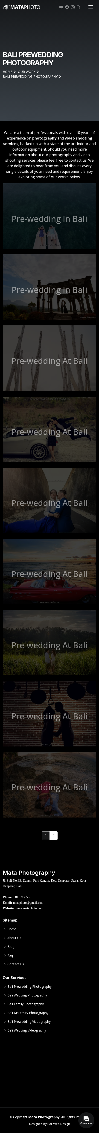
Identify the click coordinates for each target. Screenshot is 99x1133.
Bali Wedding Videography (26, 1030)
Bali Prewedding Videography (29, 1021)
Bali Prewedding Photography (29, 986)
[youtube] (60, 7)
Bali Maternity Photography (27, 1012)
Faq (10, 955)
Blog (10, 946)
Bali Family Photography (25, 1004)
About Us (14, 938)
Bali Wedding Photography (27, 995)
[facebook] (66, 7)
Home (12, 929)
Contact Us (15, 964)
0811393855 (21, 897)
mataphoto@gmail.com (28, 902)
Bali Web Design (58, 1124)
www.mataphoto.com (29, 908)
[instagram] (72, 7)
